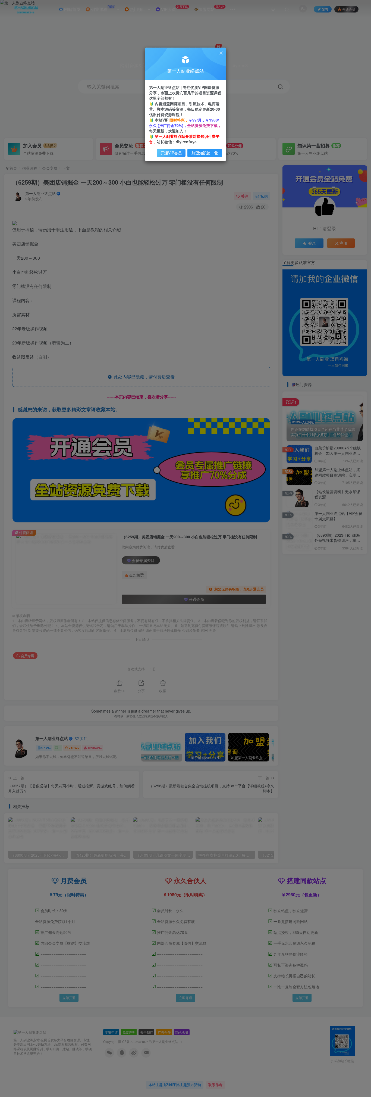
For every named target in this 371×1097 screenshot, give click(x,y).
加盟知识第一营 (204, 153)
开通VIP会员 (171, 153)
